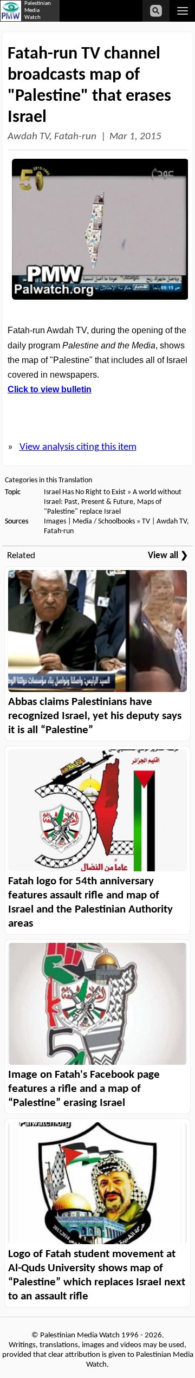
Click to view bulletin (50, 389)
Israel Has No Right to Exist (85, 492)
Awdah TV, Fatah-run (52, 137)
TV (146, 521)
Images (55, 521)
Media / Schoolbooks (104, 521)
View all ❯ (168, 555)
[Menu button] (182, 11)
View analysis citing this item (78, 447)
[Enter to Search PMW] (156, 11)
